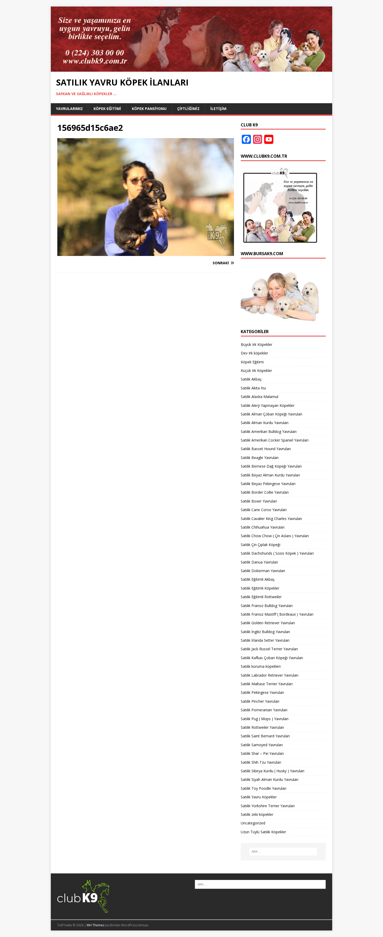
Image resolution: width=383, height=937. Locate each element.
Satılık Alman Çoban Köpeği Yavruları (271, 414)
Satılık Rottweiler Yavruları (262, 727)
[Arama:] (283, 851)
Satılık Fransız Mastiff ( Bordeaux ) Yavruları (277, 614)
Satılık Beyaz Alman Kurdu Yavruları (270, 475)
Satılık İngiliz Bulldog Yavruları (265, 631)
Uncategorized (253, 822)
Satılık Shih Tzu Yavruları (261, 762)
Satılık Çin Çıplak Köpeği (260, 544)
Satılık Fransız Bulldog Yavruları (267, 605)
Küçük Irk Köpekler (256, 370)
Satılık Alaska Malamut (260, 396)
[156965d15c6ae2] (145, 252)
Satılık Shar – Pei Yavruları (262, 753)
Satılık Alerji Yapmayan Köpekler (267, 405)
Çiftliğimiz (188, 108)
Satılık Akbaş (251, 379)
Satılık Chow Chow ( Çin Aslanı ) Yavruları (275, 535)
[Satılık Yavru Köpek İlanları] (191, 68)
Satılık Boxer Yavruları (259, 501)
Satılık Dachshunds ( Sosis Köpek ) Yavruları (277, 553)
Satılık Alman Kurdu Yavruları (264, 422)
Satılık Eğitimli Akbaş (258, 579)
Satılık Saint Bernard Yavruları (265, 735)
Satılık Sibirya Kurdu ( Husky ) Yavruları (272, 770)
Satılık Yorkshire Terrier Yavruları (268, 805)
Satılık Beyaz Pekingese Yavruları (268, 483)
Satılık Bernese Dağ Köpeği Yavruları (271, 466)
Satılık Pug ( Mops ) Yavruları (264, 718)
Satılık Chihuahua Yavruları (263, 527)
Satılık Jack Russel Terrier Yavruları (269, 648)
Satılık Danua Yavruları (259, 562)
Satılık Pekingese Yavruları (262, 692)
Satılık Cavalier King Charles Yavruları (271, 518)
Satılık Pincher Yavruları (260, 701)
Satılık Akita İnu (253, 387)
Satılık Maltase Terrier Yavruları (267, 683)
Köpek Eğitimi (107, 108)
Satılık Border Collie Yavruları (265, 492)
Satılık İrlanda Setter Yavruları (265, 640)
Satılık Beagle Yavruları (260, 457)
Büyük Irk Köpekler (256, 344)
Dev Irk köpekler (254, 353)
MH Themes (95, 925)
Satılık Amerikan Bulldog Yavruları (268, 431)
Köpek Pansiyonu (149, 108)
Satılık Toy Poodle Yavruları (263, 788)
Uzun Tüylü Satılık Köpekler (263, 831)
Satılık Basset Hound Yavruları (266, 448)
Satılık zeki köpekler (257, 814)
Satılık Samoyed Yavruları (262, 744)
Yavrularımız (69, 108)
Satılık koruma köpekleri (261, 666)
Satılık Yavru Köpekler (259, 796)
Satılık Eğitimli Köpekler (260, 588)
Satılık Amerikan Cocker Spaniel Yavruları (274, 440)
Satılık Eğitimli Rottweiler (261, 596)
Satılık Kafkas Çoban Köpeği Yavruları (272, 657)
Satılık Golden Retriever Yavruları (268, 622)
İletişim (218, 108)
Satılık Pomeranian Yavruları (264, 709)
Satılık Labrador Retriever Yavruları (269, 675)
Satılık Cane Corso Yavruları (264, 509)
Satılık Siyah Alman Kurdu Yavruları (269, 779)
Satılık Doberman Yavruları (263, 570)
